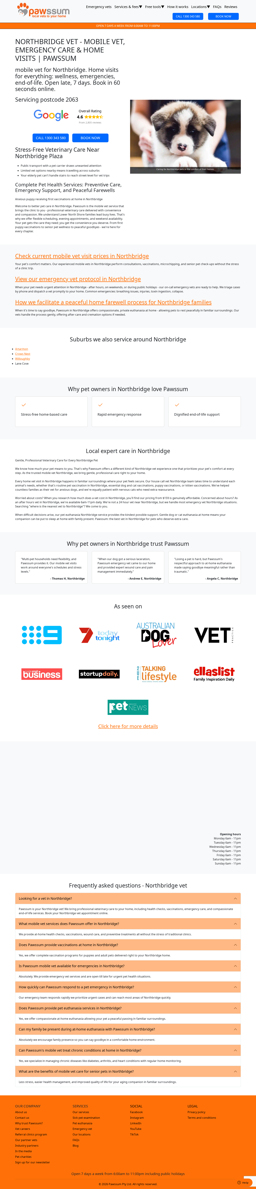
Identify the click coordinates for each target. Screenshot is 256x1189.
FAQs (217, 6)
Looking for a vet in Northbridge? (45, 898)
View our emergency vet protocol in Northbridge (78, 279)
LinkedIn (135, 1123)
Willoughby (22, 359)
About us (21, 1112)
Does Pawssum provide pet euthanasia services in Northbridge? (70, 1008)
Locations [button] (200, 6)
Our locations (82, 1134)
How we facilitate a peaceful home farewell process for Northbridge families (113, 302)
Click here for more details (128, 726)
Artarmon (21, 349)
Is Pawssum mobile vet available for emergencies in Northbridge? (72, 966)
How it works (177, 6)
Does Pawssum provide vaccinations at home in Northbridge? (68, 944)
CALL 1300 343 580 (188, 16)
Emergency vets (99, 6)
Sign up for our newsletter (32, 1162)
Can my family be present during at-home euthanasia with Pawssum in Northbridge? (87, 1029)
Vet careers (22, 1129)
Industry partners (26, 1146)
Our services (81, 1112)
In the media (23, 1151)
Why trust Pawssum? (29, 1123)
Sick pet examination (86, 1118)
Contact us (22, 1118)
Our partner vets (26, 1140)
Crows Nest (22, 354)
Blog (76, 1146)
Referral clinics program (31, 1134)
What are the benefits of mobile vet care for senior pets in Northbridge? (76, 1071)
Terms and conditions (202, 1118)
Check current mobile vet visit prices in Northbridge (82, 256)
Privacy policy (196, 1112)
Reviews (230, 6)
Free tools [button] (154, 6)
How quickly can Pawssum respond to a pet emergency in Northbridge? (76, 987)
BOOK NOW (223, 16)
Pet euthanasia (82, 1123)
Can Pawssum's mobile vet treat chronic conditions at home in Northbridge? (80, 1050)
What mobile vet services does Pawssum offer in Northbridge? (69, 923)
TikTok (134, 1134)
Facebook (136, 1112)
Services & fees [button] (128, 6)
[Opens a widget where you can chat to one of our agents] (243, 1183)
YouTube (135, 1129)
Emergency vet (82, 1129)
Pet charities (23, 1157)
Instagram (137, 1118)
